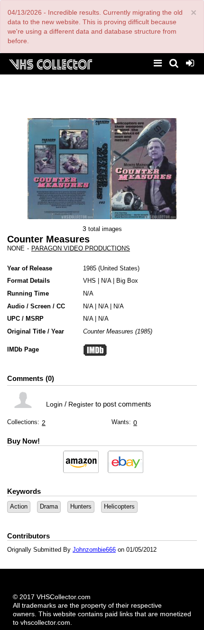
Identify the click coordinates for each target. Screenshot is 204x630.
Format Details (28, 280)
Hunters (81, 506)
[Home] (50, 63)
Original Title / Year (35, 331)
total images (105, 228)
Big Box (127, 280)
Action (19, 506)
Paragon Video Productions (80, 248)
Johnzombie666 (94, 549)
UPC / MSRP (25, 318)
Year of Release (29, 268)
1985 (89, 268)
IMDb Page (23, 349)
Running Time (28, 293)
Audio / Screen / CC (36, 306)
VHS (89, 280)
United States (119, 268)
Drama (49, 506)
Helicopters (119, 506)
